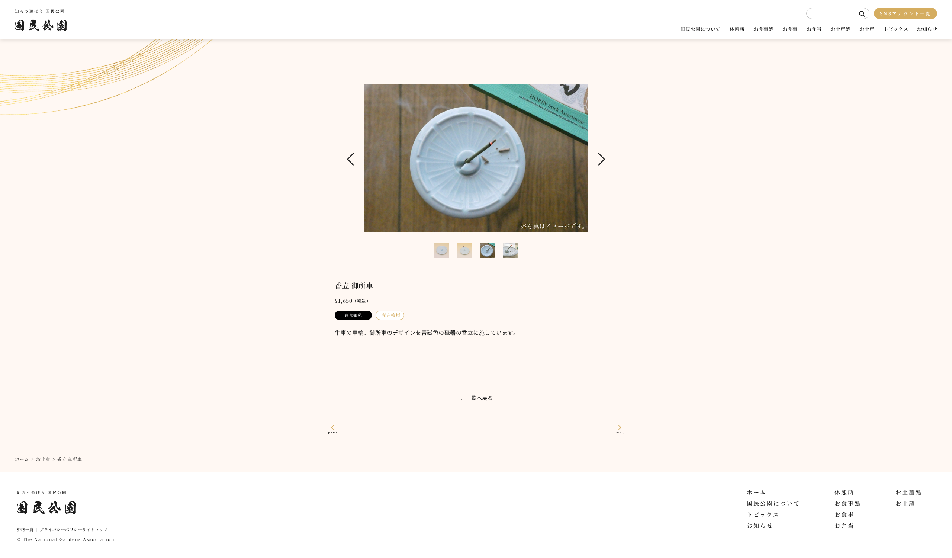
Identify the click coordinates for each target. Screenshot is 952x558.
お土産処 (840, 28)
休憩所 (737, 28)
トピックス (896, 28)
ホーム (22, 459)
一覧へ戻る (479, 397)
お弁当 (814, 28)
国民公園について (701, 28)
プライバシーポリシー (60, 529)
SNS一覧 (25, 529)
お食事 (790, 28)
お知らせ (927, 28)
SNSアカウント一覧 (905, 13)
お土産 (867, 28)
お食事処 (763, 28)
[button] (862, 14)
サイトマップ (94, 529)
